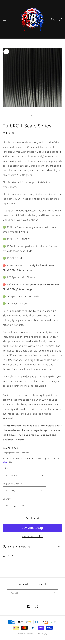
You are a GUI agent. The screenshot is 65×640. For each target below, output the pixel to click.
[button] (4, 19)
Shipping (6, 453)
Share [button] (10, 555)
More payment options (32, 536)
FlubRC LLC (28, 634)
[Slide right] (40, 115)
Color (5, 468)
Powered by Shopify (39, 634)
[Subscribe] (54, 593)
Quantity (7, 498)
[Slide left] (25, 115)
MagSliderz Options (12, 483)
